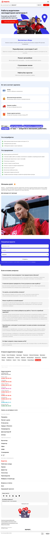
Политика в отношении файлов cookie (7, 520)
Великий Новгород (34, 355)
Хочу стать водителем (9, 21)
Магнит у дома (5, 420)
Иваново (4, 357)
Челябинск (8, 360)
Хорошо (47, 533)
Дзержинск (38, 357)
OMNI (2, 449)
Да (46, 5)
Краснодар (19, 355)
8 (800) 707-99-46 (6, 395)
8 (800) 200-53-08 (6, 381)
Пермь (3, 360)
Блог (2, 486)
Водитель (4, 461)
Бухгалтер (4, 440)
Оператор (4, 443)
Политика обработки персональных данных (8, 521)
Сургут (14, 360)
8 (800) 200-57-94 (6, 399)
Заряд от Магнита (6, 426)
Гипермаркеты (5, 429)
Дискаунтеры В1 (6, 432)
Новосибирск (31, 360)
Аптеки (3, 435)
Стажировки (5, 452)
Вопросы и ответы (6, 483)
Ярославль (42, 355)
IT (1, 455)
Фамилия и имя (5, 246)
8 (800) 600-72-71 (6, 402)
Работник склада (6, 464)
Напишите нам (25, 503)
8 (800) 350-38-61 (6, 405)
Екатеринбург (30, 357)
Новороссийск (10, 357)
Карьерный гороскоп (7, 489)
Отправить (25, 259)
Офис (3, 446)
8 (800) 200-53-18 (6, 388)
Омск (19, 360)
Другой (39, 5)
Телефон (4, 250)
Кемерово (24, 360)
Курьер (3, 467)
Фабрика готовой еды (8, 478)
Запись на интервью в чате (9, 410)
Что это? (42, 534)
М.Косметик (4, 423)
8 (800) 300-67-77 (6, 392)
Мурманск (25, 355)
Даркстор (4, 470)
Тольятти (17, 357)
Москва (3, 355)
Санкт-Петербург (11, 355)
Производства (5, 476)
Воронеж (23, 357)
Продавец (4, 417)
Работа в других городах (5, 524)
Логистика (4, 473)
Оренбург (44, 357)
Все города (38, 360)
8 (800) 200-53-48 (6, 385)
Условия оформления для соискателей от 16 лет (9, 523)
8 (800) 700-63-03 (6, 378)
